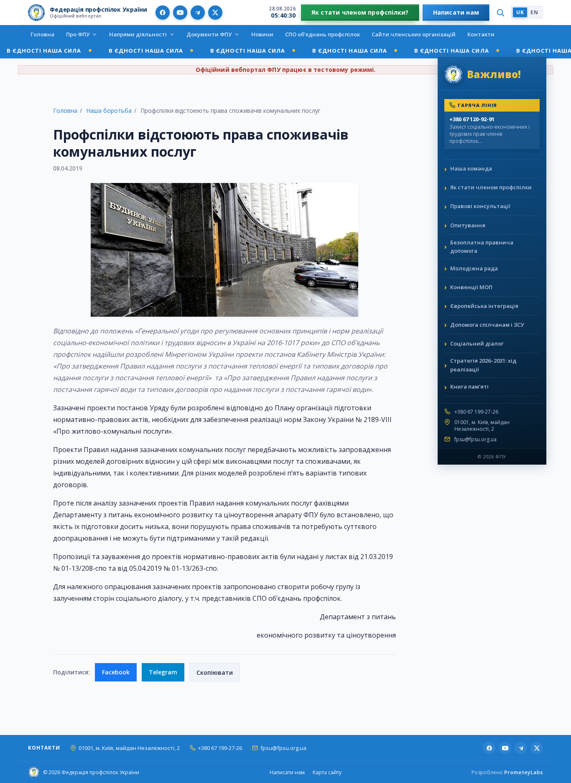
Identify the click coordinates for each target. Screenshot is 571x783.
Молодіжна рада (474, 268)
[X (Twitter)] (215, 12)
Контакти (481, 34)
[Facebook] (162, 12)
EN (534, 12)
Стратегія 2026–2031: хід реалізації (483, 365)
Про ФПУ (77, 34)
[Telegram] (198, 12)
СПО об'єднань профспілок (322, 34)
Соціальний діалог (477, 343)
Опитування (467, 225)
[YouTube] (180, 12)
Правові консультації (480, 206)
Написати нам (456, 12)
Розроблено (507, 772)
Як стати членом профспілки (491, 187)
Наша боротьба (109, 110)
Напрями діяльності (138, 34)
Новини (262, 34)
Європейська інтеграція (484, 306)
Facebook (116, 672)
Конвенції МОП (471, 287)
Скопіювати (214, 672)
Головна (42, 34)
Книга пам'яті (469, 386)
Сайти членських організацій (414, 34)
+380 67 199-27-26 (476, 412)
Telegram (163, 672)
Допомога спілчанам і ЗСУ (487, 324)
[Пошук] (500, 12)
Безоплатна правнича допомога (481, 247)
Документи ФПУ (209, 34)
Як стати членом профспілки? (360, 12)
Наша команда (471, 168)
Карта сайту (327, 772)
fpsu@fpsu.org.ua (475, 439)
